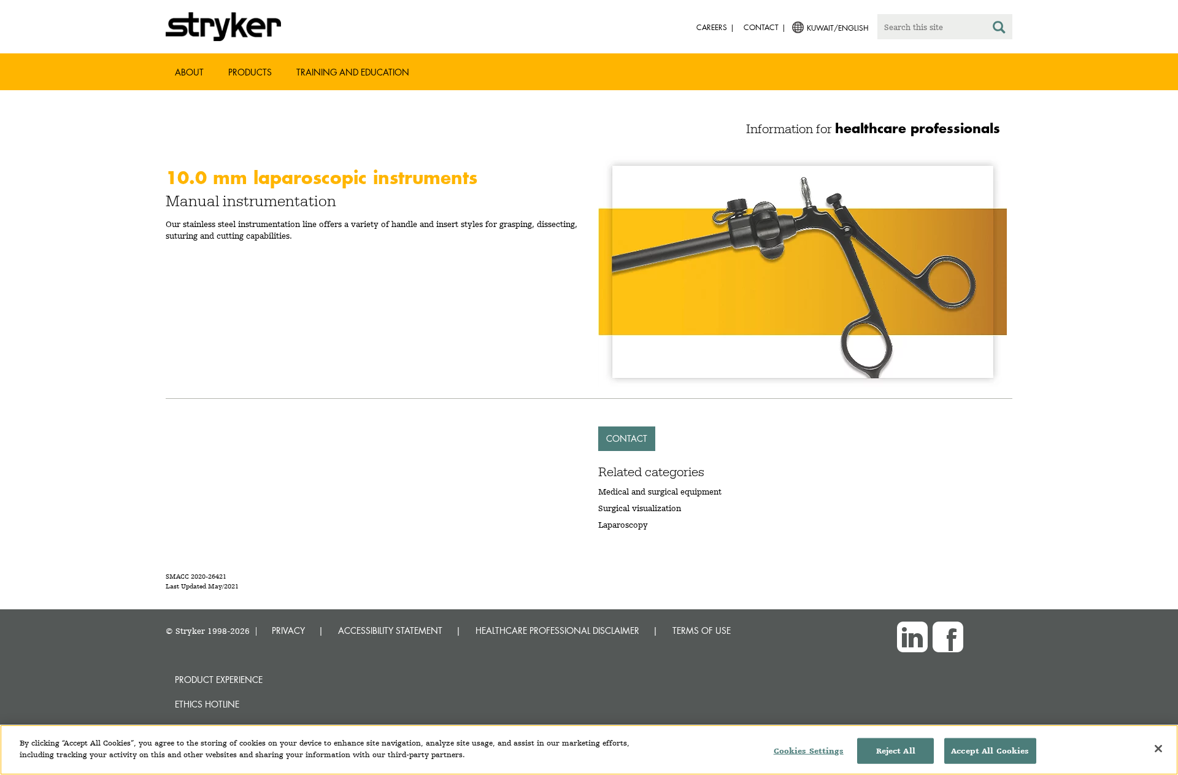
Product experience (219, 679)
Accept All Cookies (990, 750)
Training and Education (352, 72)
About (189, 72)
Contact (626, 438)
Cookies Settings (809, 750)
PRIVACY (288, 630)
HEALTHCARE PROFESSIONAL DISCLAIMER (557, 630)
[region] (589, 750)
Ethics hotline (207, 704)
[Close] (1158, 748)
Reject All (895, 750)
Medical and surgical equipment (660, 491)
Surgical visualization (639, 508)
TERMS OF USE (701, 630)
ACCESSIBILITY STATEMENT (390, 630)
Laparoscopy (623, 525)
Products (250, 72)
